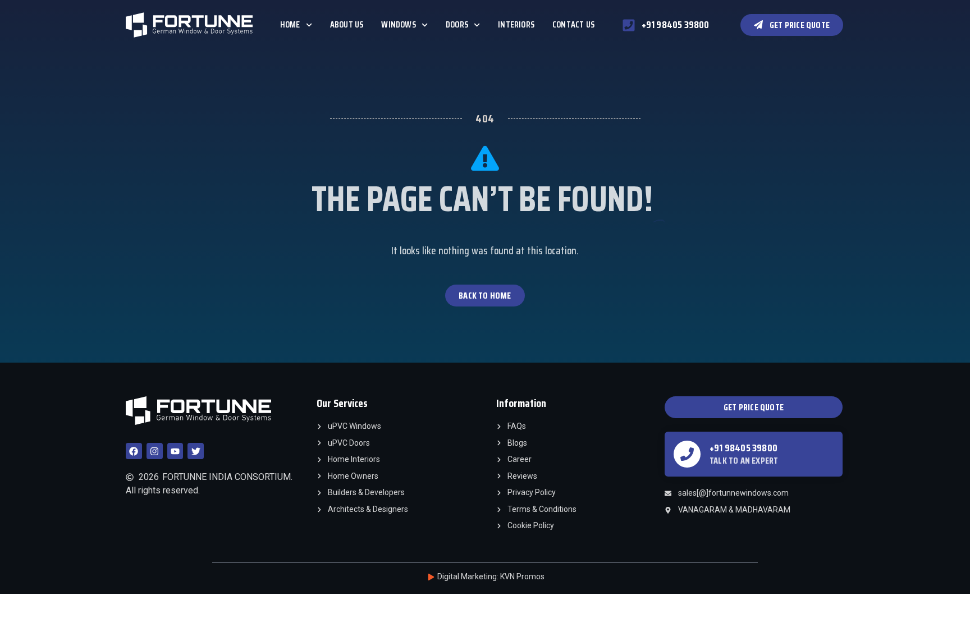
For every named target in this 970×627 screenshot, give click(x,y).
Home (290, 24)
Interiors (516, 24)
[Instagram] (155, 451)
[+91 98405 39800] (687, 454)
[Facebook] (134, 451)
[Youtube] (175, 451)
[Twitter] (195, 451)
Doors (457, 24)
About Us (347, 24)
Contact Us (573, 24)
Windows (398, 24)
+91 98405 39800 (743, 448)
